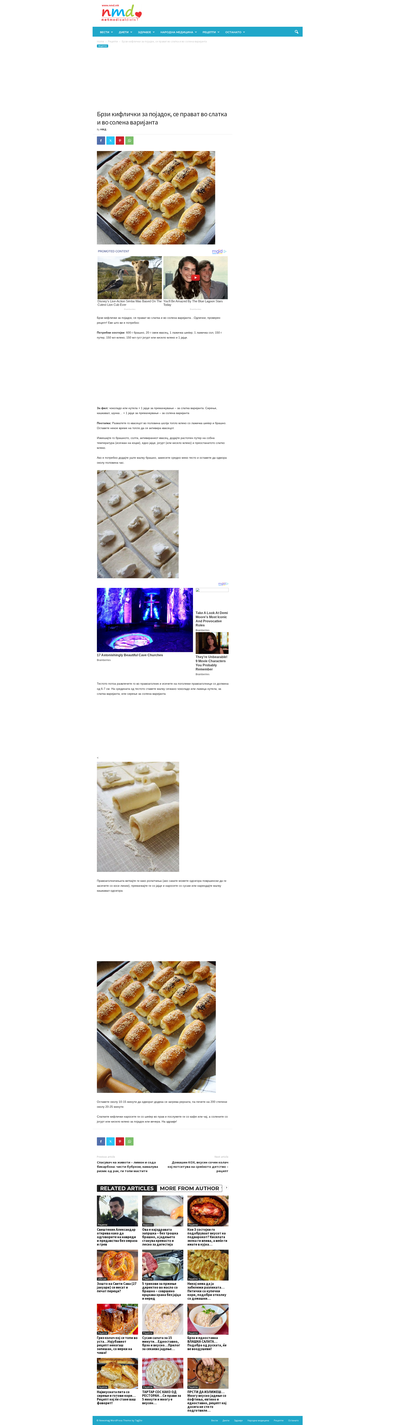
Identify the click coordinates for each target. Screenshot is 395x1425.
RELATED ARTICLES (127, 1188)
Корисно (148, 1224)
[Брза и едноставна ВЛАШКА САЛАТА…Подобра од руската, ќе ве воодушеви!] (208, 1319)
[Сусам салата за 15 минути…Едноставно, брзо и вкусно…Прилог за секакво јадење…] (162, 1319)
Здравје (144, 32)
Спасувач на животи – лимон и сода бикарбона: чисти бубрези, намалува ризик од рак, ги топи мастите (127, 1166)
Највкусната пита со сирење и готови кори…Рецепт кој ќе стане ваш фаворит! (116, 1397)
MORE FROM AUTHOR (189, 1188)
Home (100, 41)
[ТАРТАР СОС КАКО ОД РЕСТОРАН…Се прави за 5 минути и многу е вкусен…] (162, 1373)
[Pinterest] (120, 140)
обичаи (102, 1278)
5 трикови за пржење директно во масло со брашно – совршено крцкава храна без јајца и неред (161, 1291)
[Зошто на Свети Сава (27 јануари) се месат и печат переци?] (117, 1265)
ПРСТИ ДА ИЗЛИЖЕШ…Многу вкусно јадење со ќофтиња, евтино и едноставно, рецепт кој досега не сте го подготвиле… (207, 1401)
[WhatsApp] (129, 140)
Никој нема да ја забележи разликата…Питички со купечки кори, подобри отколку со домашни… (206, 1291)
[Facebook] (101, 140)
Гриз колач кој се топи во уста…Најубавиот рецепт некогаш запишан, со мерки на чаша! (117, 1345)
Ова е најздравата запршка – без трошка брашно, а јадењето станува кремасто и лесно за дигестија (160, 1237)
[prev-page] (222, 1187)
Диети (124, 32)
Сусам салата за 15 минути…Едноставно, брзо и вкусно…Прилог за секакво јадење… (161, 1343)
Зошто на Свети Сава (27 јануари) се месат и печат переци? (116, 1287)
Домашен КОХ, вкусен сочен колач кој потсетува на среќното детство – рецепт (198, 1166)
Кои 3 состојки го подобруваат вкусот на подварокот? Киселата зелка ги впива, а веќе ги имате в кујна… (207, 1237)
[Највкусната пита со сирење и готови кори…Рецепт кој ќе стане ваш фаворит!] (117, 1373)
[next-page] (226, 1187)
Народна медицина (176, 32)
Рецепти (209, 32)
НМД (103, 129)
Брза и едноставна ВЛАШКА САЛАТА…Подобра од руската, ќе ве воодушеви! (207, 1343)
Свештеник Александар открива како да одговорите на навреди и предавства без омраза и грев (117, 1237)
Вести (104, 32)
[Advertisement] (163, 79)
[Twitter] (110, 140)
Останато (233, 32)
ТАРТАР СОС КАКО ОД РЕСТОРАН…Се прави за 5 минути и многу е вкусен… (161, 1397)
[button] (296, 32)
